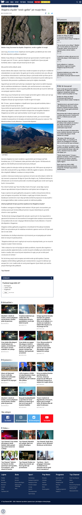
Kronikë (3, 480)
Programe (30, 2)
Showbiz (44, 478)
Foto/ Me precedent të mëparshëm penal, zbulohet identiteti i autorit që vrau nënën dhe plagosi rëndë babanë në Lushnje (44, 347)
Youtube (37, 2)
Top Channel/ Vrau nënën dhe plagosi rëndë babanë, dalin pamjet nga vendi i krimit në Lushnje (9, 445)
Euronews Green (13, 52)
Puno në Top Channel (75, 484)
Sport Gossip (32, 493)
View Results (11, 292)
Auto (16, 488)
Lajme (7, 2)
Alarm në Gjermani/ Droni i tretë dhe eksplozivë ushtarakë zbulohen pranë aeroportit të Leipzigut (8, 377)
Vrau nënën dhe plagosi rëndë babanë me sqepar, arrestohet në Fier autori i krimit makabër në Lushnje (9, 346)
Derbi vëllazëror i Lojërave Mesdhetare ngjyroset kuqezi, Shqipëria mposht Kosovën (66, 67)
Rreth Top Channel (74, 478)
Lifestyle (44, 480)
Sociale (3, 487)
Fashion (44, 482)
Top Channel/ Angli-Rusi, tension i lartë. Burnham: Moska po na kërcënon (45, 443)
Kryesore (10, 6)
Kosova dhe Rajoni (19, 482)
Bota (17, 475)
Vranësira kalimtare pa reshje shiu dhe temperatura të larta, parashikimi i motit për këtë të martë (26, 320)
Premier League (33, 484)
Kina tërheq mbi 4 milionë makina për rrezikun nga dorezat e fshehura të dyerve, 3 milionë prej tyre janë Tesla (68, 116)
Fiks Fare (58, 484)
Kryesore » (7, 360)
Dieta (43, 487)
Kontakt (71, 482)
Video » (5, 428)
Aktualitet (4, 6)
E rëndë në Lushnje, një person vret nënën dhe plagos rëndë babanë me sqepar (68, 59)
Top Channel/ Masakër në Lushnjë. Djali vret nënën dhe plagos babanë (26, 444)
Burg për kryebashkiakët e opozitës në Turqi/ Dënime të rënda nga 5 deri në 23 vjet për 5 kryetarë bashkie (27, 402)
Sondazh (6, 278)
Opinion (17, 478)
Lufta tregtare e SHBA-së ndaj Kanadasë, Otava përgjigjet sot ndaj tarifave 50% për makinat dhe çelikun (27, 377)
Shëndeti (44, 484)
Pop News (23, 2)
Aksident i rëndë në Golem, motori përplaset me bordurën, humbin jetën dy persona (9, 319)
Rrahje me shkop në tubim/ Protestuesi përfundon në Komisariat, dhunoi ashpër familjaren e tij (68, 39)
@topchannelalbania (21, 420)
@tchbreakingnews (34, 420)
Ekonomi (3, 484)
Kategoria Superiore (34, 480)
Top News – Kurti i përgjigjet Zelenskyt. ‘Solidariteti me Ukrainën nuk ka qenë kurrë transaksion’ (44, 465)
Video (11, 2)
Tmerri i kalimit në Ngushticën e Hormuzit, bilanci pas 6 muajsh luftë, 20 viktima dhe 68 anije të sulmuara (45, 402)
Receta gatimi (45, 489)
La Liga (30, 487)
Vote (6, 292)
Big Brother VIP (60, 478)
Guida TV (58, 491)
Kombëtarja (31, 478)
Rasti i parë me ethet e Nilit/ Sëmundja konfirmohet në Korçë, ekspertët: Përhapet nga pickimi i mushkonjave (67, 167)
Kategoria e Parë (33, 482)
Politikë (3, 478)
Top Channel (7, 420)
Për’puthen (59, 480)
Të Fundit (15, 6)
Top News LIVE (45, 2)
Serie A (30, 489)
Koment (17, 480)
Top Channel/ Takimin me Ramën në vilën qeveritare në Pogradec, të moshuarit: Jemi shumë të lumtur (9, 465)
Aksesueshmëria (74, 490)
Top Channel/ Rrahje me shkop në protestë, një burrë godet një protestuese (27, 464)
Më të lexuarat (65, 86)
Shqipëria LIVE (59, 482)
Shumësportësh (33, 491)
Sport (17, 2)
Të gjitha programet (61, 489)
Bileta (71, 480)
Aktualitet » (7, 302)
